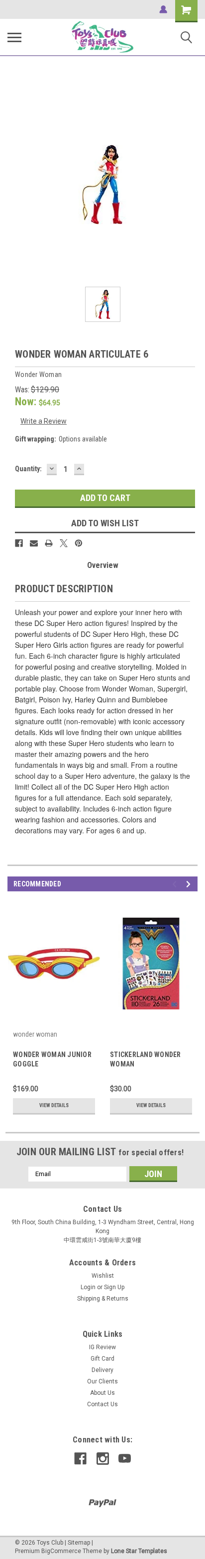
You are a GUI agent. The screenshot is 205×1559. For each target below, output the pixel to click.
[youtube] (124, 1458)
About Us (102, 1392)
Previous (176, 884)
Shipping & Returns (102, 1298)
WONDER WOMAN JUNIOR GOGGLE (52, 1059)
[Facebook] (19, 543)
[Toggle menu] (14, 37)
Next (190, 884)
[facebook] (80, 1458)
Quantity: (28, 469)
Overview (102, 565)
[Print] (49, 543)
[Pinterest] (79, 543)
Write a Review (43, 421)
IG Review (102, 1347)
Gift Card (102, 1358)
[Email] (34, 543)
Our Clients (102, 1381)
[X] (64, 543)
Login (88, 1287)
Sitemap (79, 1542)
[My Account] (163, 9)
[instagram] (103, 1458)
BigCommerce (61, 1551)
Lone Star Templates (139, 1551)
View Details (54, 1105)
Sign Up (114, 1287)
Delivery (102, 1370)
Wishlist (103, 1275)
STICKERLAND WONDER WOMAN (145, 1059)
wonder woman (35, 1034)
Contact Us (102, 1404)
